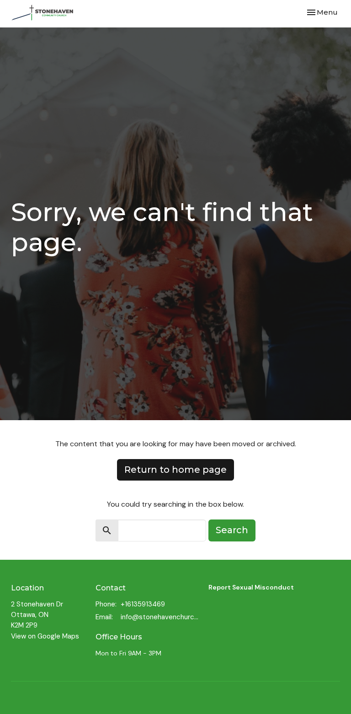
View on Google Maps (45, 636)
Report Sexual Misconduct (251, 587)
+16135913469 (143, 604)
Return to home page (175, 469)
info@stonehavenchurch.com (160, 617)
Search (232, 530)
